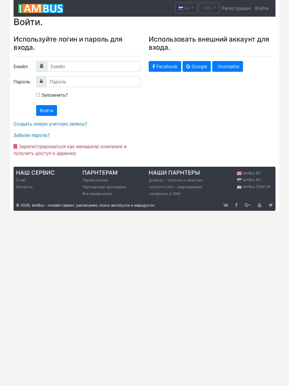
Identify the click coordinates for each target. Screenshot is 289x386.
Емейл (21, 66)
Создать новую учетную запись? (50, 124)
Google (198, 66)
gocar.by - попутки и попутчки (176, 180)
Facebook (166, 66)
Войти (262, 8)
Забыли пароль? (32, 135)
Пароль (22, 81)
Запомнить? (54, 95)
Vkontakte (227, 66)
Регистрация (236, 8)
